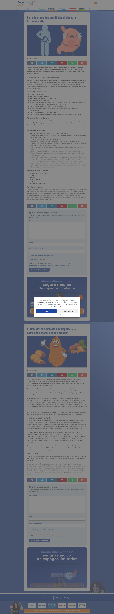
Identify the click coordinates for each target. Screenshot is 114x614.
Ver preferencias (68, 311)
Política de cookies (53, 314)
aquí (54, 304)
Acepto (46, 311)
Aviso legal (61, 314)
